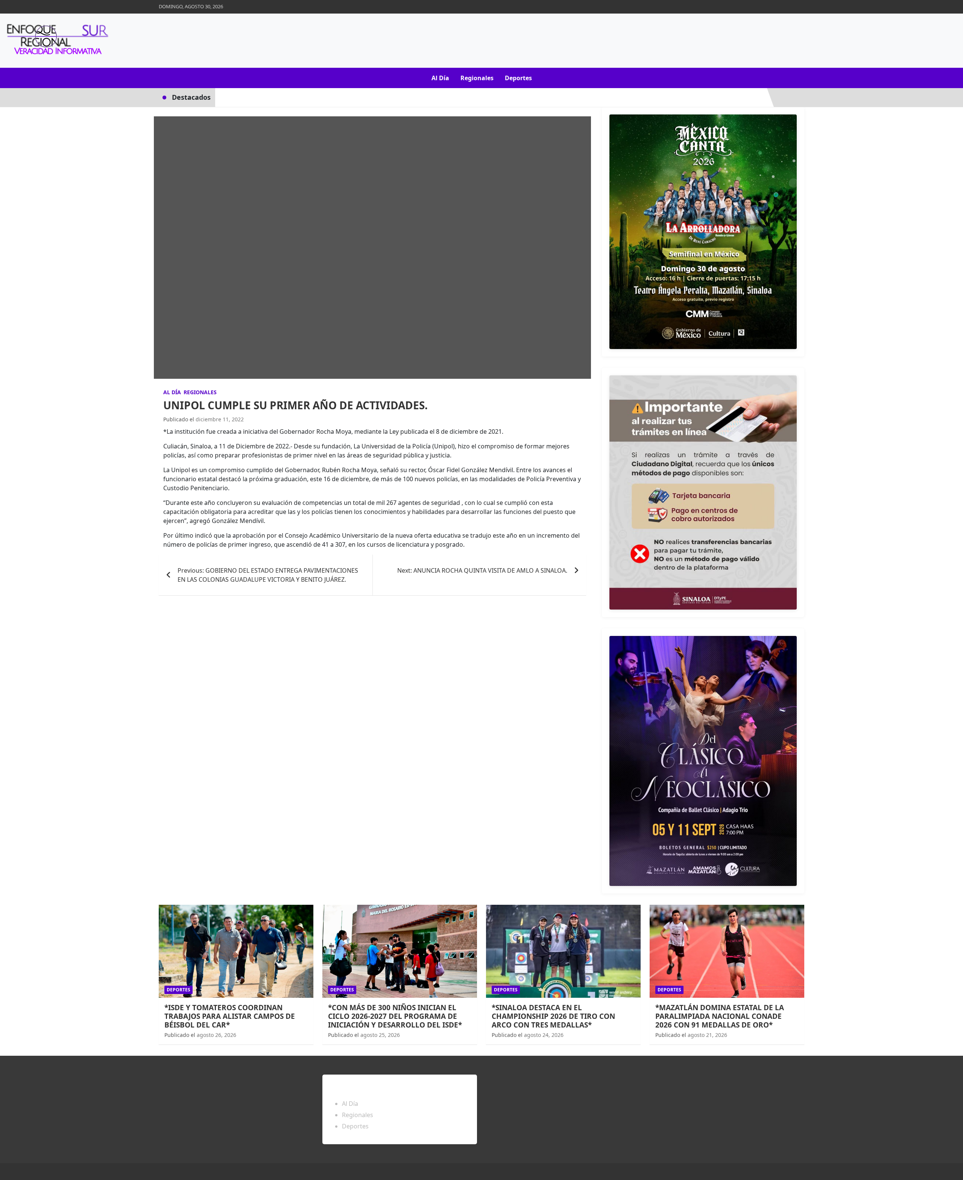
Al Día (440, 78)
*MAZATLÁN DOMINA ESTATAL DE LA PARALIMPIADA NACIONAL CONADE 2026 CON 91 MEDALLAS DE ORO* (719, 1016)
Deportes (518, 78)
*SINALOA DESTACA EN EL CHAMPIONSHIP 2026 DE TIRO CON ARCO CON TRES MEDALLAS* (553, 1016)
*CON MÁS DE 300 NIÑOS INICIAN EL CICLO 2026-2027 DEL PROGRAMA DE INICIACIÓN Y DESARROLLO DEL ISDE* (395, 1016)
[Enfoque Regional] (56, 40)
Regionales (477, 78)
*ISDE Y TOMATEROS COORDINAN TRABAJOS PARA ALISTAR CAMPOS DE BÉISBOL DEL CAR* (229, 1016)
